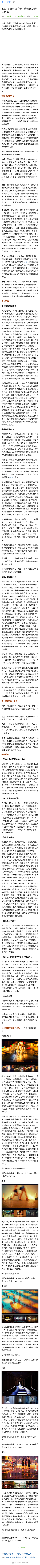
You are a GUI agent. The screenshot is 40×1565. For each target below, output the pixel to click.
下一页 (23, 1547)
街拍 (9, 2)
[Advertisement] (20, 47)
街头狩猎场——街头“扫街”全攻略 (18, 1554)
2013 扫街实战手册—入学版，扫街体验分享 (22, 1557)
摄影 (3, 2)
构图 (25, 262)
